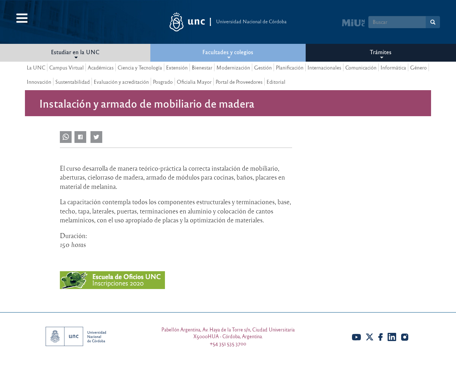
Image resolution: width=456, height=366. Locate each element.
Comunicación (361, 67)
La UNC (36, 67)
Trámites (381, 51)
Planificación (290, 67)
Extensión (177, 67)
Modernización (233, 67)
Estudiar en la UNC (75, 51)
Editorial (275, 81)
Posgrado (163, 81)
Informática (393, 67)
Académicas (101, 67)
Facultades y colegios (227, 51)
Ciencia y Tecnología (140, 67)
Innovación (39, 81)
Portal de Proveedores (239, 81)
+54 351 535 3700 (228, 343)
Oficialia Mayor (194, 81)
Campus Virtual (66, 67)
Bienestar (202, 67)
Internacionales (324, 67)
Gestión (263, 67)
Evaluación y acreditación (121, 81)
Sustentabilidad (72, 81)
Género (418, 67)
